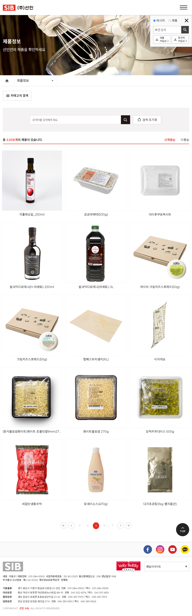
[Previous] (71, 525)
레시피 (160, 20)
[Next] (120, 525)
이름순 (185, 140)
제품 (174, 20)
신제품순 (170, 140)
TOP (182, 531)
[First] (63, 525)
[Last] (128, 525)
